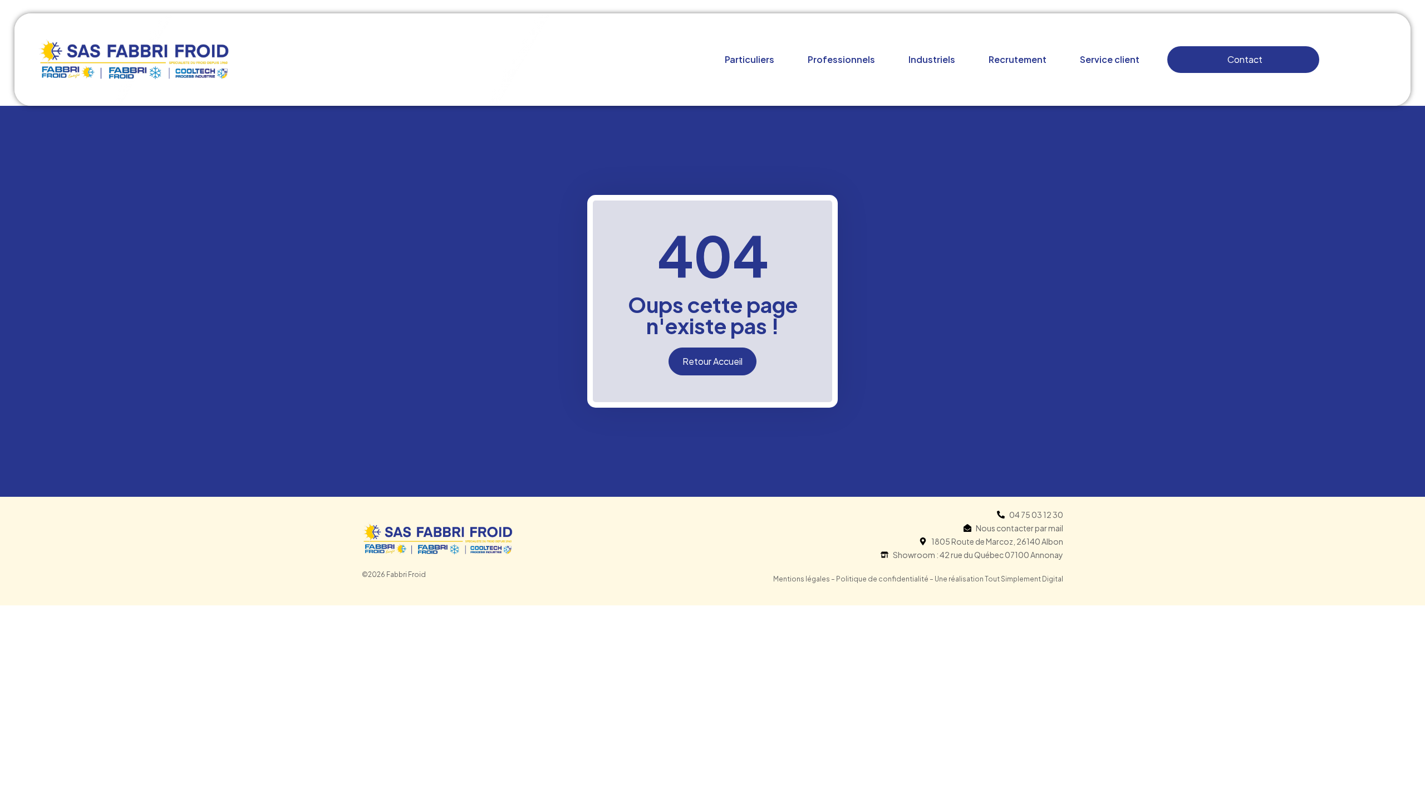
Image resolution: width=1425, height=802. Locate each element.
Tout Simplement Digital (1024, 579)
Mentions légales (801, 579)
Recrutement (1017, 59)
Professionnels (841, 59)
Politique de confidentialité (882, 579)
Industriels (931, 59)
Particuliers (749, 59)
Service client (1109, 59)
